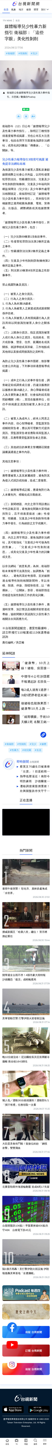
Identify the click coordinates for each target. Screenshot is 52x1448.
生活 (18, 20)
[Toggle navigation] (44, 1440)
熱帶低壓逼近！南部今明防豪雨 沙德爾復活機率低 (35, 779)
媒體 (44, 744)
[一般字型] (26, 116)
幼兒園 (27, 750)
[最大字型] (33, 116)
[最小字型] (19, 116)
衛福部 (11, 53)
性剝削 (23, 53)
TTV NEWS (7, 20)
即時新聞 (23, 761)
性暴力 (15, 750)
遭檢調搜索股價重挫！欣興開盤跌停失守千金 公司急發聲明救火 (35, 789)
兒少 (35, 53)
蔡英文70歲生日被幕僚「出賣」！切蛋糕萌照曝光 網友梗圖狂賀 (35, 769)
